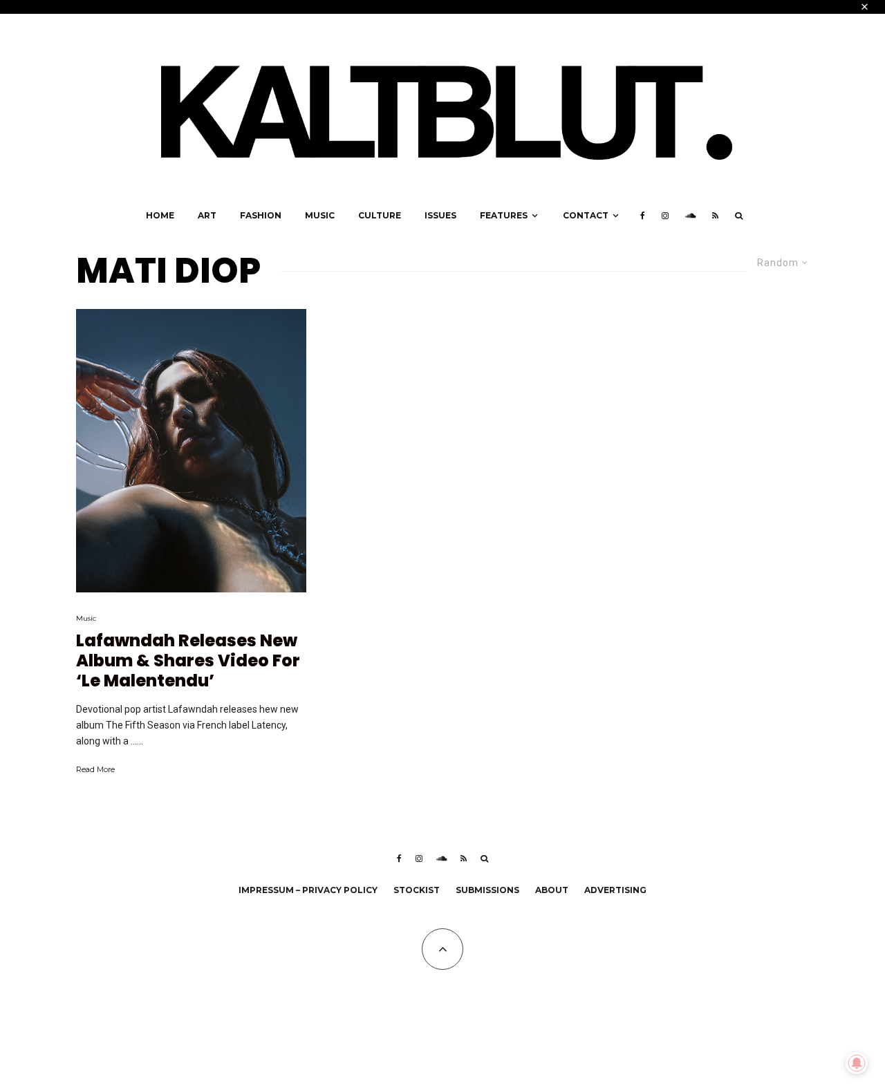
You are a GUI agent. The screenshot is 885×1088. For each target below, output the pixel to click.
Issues (440, 215)
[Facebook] (642, 215)
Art (207, 215)
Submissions (487, 890)
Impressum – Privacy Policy (308, 890)
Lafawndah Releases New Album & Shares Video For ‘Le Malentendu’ (188, 661)
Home (160, 215)
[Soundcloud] (690, 215)
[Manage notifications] (857, 1063)
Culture (379, 215)
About (551, 890)
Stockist (416, 890)
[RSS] (715, 215)
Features (504, 215)
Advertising (615, 890)
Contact (585, 215)
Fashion (260, 215)
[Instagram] (665, 215)
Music (320, 215)
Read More (95, 769)
